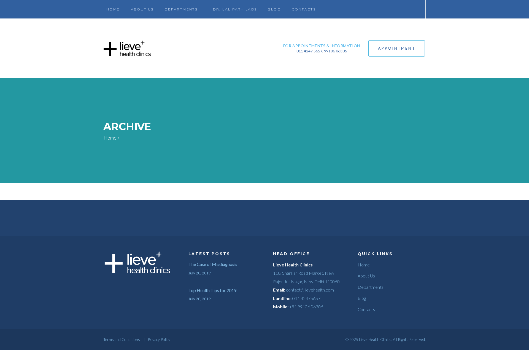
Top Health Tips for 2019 (212, 290)
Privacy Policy (159, 339)
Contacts (366, 309)
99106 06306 (335, 51)
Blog (362, 298)
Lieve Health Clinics (375, 339)
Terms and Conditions (121, 339)
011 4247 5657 (309, 51)
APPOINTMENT (396, 48)
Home (110, 138)
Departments (371, 287)
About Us (366, 275)
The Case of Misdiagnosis (212, 264)
